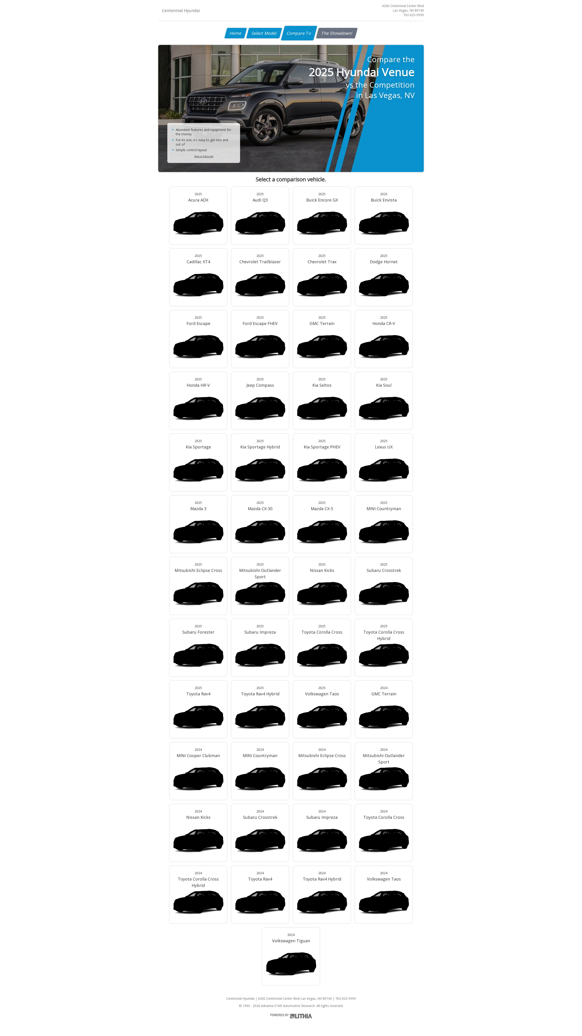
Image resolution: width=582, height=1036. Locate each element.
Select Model (264, 33)
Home (235, 33)
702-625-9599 (413, 15)
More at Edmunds (203, 156)
